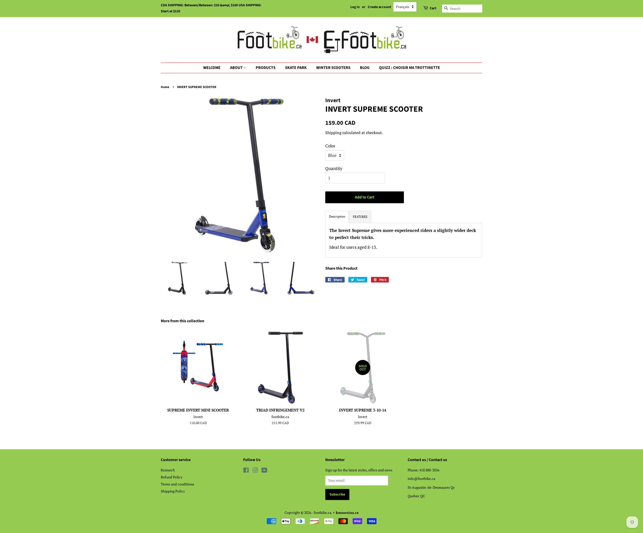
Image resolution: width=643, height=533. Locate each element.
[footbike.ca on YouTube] (264, 471)
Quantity (333, 168)
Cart (433, 8)
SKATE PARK (296, 67)
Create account (379, 7)
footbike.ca (322, 512)
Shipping (333, 132)
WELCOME (212, 67)
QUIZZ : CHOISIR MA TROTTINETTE (409, 67)
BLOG (364, 67)
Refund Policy (171, 477)
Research (168, 470)
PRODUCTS (266, 67)
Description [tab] (337, 216)
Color (330, 146)
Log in (355, 7)
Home (165, 87)
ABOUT (236, 67)
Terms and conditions (177, 484)
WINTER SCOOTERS (333, 67)
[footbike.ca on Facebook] (246, 471)
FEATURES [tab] (360, 217)
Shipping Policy (173, 491)
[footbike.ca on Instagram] (255, 471)
